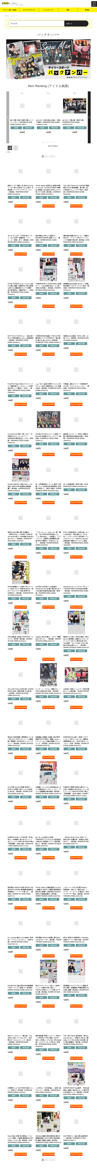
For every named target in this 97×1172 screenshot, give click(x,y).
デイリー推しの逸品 (9, 10)
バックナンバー (48, 10)
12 (51, 156)
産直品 (87, 10)
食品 (68, 10)
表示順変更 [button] (54, 146)
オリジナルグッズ (29, 10)
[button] (7, 117)
